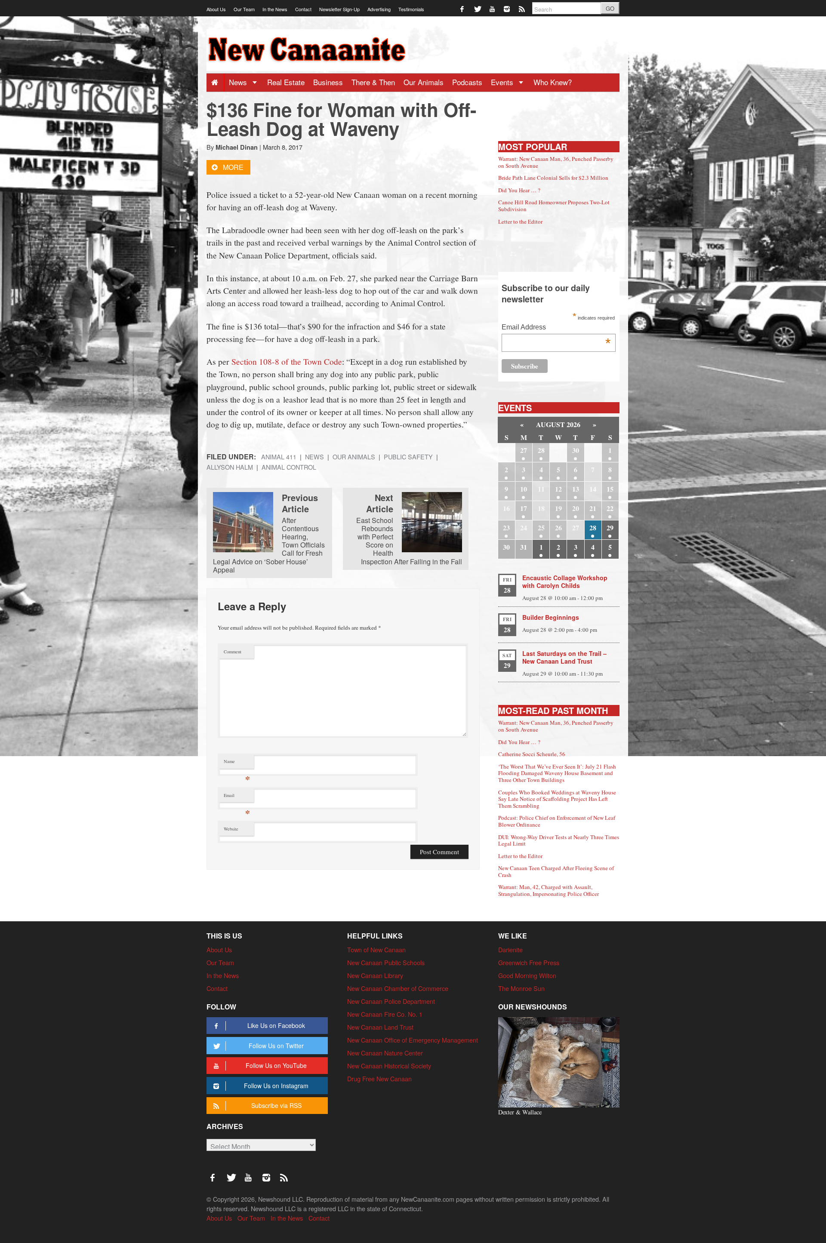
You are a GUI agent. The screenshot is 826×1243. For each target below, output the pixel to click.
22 (610, 508)
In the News (274, 9)
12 (558, 489)
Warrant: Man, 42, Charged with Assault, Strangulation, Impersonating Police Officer (548, 890)
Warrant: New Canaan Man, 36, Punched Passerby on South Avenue (555, 162)
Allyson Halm (229, 466)
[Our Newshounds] (559, 1061)
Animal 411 (278, 456)
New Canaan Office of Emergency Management (412, 1039)
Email (237, 797)
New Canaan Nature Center (385, 1052)
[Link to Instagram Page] (507, 8)
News (239, 82)
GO (610, 8)
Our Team (244, 9)
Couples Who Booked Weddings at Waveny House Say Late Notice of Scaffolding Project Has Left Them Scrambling (557, 798)
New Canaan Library (375, 975)
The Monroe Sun (521, 988)
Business (328, 82)
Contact (303, 9)
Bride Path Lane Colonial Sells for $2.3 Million (553, 178)
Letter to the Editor (520, 221)
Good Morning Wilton (527, 975)
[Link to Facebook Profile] (462, 8)
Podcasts (467, 82)
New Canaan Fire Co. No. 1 (384, 1013)
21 (592, 508)
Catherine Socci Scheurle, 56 (531, 754)
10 (523, 489)
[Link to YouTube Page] (492, 8)
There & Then (373, 82)
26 (558, 527)
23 (506, 527)
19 (558, 508)
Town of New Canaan (376, 949)
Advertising (379, 9)
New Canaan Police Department (391, 1001)
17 (523, 508)
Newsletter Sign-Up (339, 9)
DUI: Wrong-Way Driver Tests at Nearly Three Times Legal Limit (558, 840)
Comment (232, 652)
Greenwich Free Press (528, 962)
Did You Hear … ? (519, 190)
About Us (216, 9)
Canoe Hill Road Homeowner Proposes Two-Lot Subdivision (554, 205)
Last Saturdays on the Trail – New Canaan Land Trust (564, 657)
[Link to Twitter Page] (477, 8)
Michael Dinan (237, 147)
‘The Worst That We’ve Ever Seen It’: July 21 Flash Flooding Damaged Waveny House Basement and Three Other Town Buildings (557, 773)
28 (541, 450)
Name (237, 763)
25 (541, 527)
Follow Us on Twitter (276, 1045)
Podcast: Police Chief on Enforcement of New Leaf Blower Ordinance (556, 821)
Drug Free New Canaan (379, 1078)
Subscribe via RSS (276, 1105)
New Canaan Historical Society (389, 1065)
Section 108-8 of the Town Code (286, 361)
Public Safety (408, 456)
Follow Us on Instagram (276, 1085)
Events (503, 82)
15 (610, 489)
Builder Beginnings (550, 617)
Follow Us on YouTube (276, 1065)
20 (575, 508)
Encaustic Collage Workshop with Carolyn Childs (564, 581)
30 (575, 450)
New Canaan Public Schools (386, 962)
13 (575, 489)
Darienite (510, 949)
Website (231, 829)
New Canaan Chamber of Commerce (397, 988)
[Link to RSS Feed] (522, 8)
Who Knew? (552, 82)
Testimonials (411, 9)
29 (610, 527)
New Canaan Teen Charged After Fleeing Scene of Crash (556, 871)
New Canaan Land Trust (380, 1026)
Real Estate (286, 82)
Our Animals (424, 82)
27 (523, 450)
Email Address (556, 327)
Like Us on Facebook (276, 1025)
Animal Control (289, 466)
